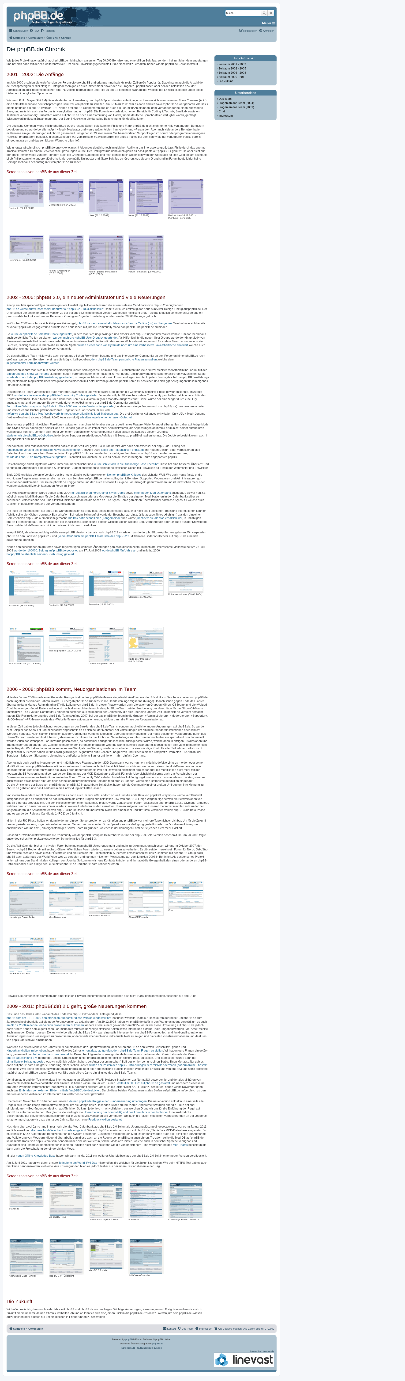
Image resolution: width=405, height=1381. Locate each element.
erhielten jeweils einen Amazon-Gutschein (106, 417)
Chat (222, 111)
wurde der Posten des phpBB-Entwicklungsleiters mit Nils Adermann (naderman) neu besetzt (148, 1065)
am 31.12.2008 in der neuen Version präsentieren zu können (45, 1025)
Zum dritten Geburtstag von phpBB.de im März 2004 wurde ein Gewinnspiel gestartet (60, 406)
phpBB (129, 1339)
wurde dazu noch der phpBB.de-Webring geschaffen (40, 377)
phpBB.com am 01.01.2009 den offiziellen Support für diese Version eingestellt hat (59, 1018)
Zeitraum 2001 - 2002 (232, 64)
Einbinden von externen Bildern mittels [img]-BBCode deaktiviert (60, 1090)
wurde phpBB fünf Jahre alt (119, 550)
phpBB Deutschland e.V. (22, 1058)
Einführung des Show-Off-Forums (28, 373)
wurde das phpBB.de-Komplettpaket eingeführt (36, 457)
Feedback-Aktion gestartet (105, 1119)
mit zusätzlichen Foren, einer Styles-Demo (98, 492)
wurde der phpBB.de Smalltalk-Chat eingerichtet (41, 334)
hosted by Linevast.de (262, 1351)
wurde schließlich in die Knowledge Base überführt (126, 464)
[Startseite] (43, 16)
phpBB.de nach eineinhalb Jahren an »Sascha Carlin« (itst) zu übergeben (125, 323)
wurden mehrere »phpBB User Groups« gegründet (85, 337)
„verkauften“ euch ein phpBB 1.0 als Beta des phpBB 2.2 (93, 536)
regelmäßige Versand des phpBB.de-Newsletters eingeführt (44, 449)
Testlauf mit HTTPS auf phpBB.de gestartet (143, 1083)
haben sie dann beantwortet (51, 1054)
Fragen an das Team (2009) (236, 107)
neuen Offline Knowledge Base (36, 1155)
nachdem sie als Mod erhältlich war (159, 518)
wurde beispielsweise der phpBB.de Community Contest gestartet (55, 395)
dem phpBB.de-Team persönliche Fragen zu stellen (124, 359)
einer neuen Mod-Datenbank (152, 492)
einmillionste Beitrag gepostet (25, 1061)
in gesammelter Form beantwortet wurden (33, 363)
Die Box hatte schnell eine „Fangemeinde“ (95, 518)
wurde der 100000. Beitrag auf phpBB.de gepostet (46, 550)
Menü (266, 23)
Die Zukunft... (227, 81)
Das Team (225, 98)
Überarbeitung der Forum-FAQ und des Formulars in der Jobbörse (126, 1112)
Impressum (226, 115)
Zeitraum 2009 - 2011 (232, 77)
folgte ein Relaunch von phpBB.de (123, 449)
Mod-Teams (180, 1145)
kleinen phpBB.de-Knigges (124, 474)
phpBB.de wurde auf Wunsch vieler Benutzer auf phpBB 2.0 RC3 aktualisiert (55, 309)
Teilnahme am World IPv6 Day (78, 1162)
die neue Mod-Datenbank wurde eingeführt (58, 1130)
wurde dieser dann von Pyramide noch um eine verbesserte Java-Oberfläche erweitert (133, 345)
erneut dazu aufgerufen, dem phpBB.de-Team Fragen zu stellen (122, 1050)
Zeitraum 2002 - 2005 (232, 68)
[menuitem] (34, 31)
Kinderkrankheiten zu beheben (26, 1050)
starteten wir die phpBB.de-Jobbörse (30, 435)
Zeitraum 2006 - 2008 (232, 72)
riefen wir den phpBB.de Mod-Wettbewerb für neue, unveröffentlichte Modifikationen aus (62, 413)
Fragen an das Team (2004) (236, 103)
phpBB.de (157, 1343)
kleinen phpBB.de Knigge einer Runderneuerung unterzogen (108, 1101)
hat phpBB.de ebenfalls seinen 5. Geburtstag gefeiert (40, 554)
